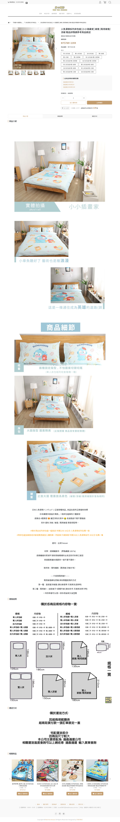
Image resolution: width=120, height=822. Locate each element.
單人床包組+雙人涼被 (87, 68)
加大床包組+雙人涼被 (87, 72)
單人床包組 (66, 53)
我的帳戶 (54, 804)
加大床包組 (90, 53)
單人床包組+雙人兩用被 (92, 57)
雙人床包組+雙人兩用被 (70, 61)
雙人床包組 (78, 53)
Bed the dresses (50, 820)
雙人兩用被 (77, 57)
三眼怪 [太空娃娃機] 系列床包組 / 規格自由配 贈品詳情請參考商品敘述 (97, 785)
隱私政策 (71, 804)
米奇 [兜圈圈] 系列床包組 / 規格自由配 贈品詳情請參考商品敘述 (72, 785)
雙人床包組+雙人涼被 (69, 72)
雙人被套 (101, 53)
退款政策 (63, 804)
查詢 (38, 804)
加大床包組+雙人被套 (69, 68)
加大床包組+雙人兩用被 (89, 61)
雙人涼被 (66, 57)
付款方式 (80, 804)
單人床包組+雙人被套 (69, 64)
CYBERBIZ (79, 820)
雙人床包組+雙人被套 (87, 64)
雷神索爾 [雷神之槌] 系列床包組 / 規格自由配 (22, 785)
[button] (56, 48)
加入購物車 (73, 102)
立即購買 (99, 102)
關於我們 (45, 804)
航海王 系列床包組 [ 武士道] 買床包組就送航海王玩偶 (47, 785)
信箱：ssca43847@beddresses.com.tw (66, 807)
